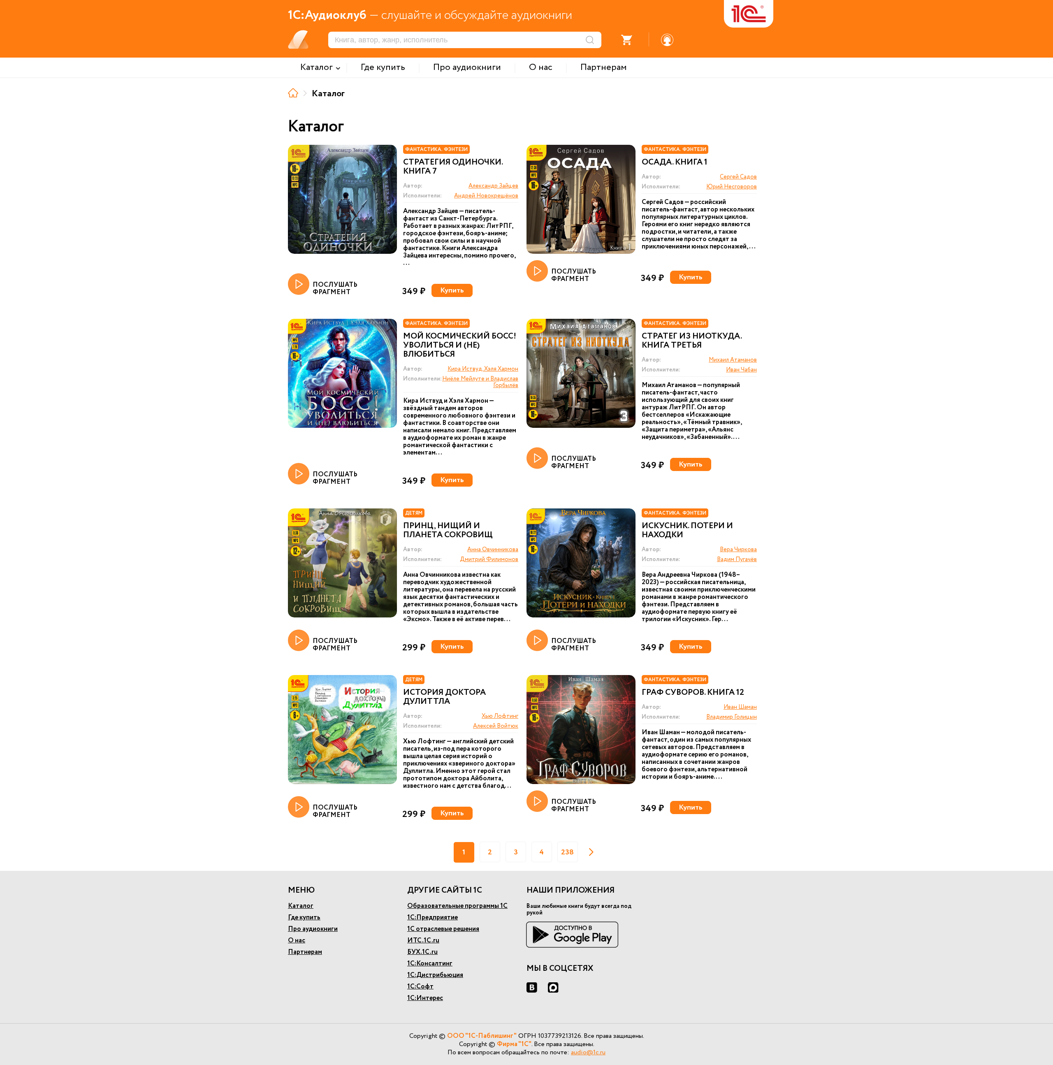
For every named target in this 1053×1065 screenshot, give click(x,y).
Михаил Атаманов (733, 360)
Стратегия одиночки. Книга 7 (453, 167)
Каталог (300, 906)
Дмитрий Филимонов (489, 559)
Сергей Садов (738, 177)
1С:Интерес (425, 998)
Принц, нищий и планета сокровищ (448, 531)
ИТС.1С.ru (423, 940)
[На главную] (293, 92)
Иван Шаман (740, 707)
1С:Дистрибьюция (435, 975)
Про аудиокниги (313, 929)
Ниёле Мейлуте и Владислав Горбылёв (480, 382)
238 (567, 852)
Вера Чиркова (738, 549)
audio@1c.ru (588, 1052)
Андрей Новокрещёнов (486, 196)
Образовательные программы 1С (457, 906)
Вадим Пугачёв (737, 559)
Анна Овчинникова (492, 549)
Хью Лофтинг (500, 716)
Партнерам (305, 952)
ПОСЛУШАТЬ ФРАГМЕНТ (335, 288)
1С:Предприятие (432, 917)
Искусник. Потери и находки (687, 531)
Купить (452, 290)
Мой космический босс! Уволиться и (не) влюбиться (459, 345)
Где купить (304, 917)
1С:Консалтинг (429, 963)
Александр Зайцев (493, 186)
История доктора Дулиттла (444, 697)
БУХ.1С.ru (422, 952)
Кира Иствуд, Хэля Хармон (483, 369)
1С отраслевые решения (443, 929)
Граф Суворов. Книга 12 (693, 692)
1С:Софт (420, 986)
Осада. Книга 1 (674, 162)
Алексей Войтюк (495, 726)
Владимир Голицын (731, 717)
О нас (296, 940)
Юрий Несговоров (731, 186)
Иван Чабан (741, 370)
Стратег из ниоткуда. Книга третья (692, 341)
